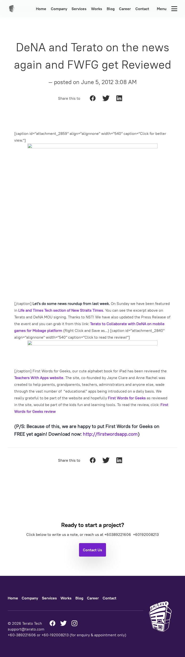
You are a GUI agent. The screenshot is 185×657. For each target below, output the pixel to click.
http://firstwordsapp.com (110, 434)
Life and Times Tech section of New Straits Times (60, 310)
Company (59, 8)
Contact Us (92, 549)
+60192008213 (146, 534)
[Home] (13, 9)
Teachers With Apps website (38, 377)
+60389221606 (118, 534)
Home (41, 8)
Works (96, 8)
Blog (111, 8)
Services (79, 8)
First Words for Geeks (127, 397)
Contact (142, 8)
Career (125, 8)
